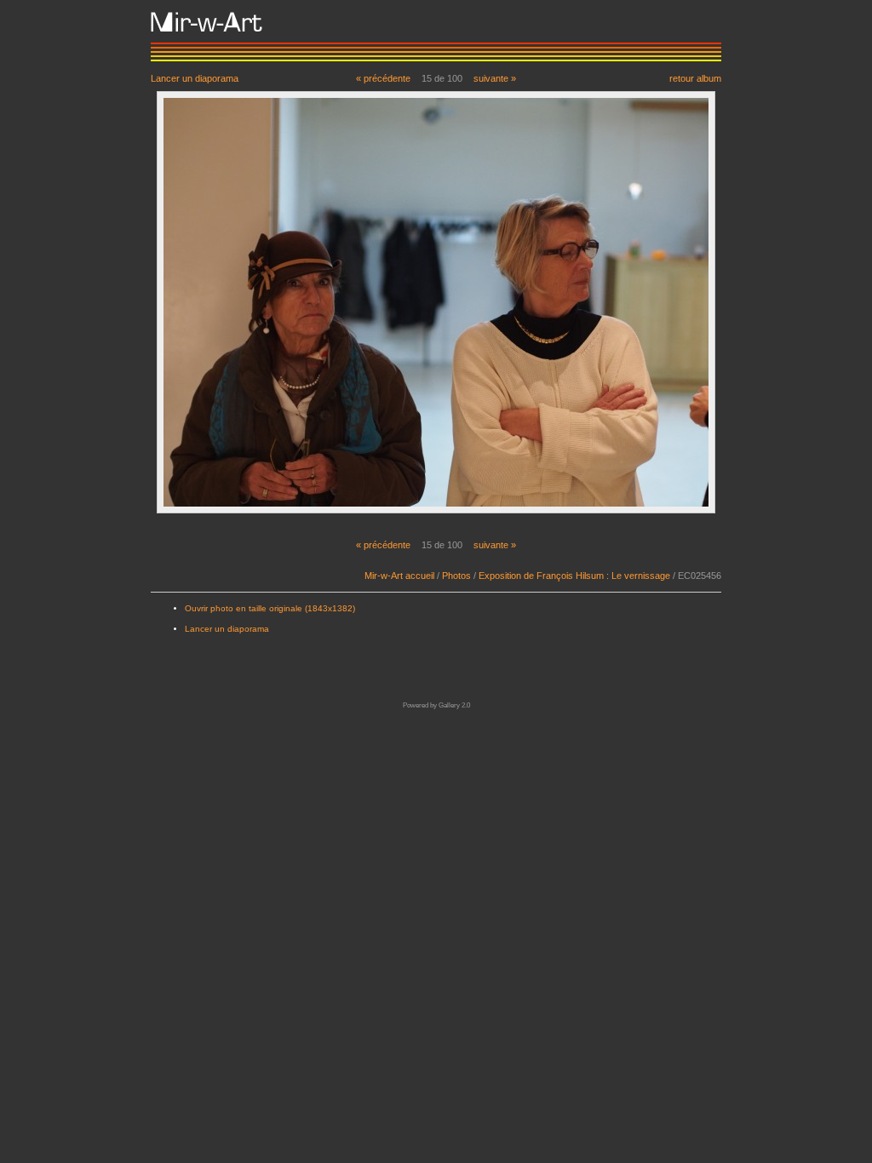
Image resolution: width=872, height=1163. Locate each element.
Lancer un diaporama (194, 78)
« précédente (383, 78)
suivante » (494, 78)
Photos (456, 575)
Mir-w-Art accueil (399, 575)
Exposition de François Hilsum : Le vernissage (574, 575)
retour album (695, 78)
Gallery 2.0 (454, 705)
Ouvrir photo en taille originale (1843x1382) (270, 608)
